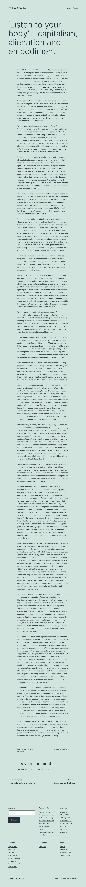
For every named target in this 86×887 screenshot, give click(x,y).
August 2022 (64, 812)
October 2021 (65, 826)
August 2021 (64, 832)
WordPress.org (65, 855)
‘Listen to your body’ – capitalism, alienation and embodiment (47, 820)
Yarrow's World (17, 8)
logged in (31, 769)
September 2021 (66, 829)
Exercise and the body (47, 815)
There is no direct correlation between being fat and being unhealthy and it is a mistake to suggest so (42, 651)
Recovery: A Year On (46, 812)
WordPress (73, 878)
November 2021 (66, 823)
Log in (62, 847)
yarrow (21, 751)
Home (68, 8)
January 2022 (65, 818)
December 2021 (66, 820)
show (59, 501)
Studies (53, 501)
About (75, 8)
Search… (11, 808)
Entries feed (64, 849)
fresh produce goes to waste (45, 535)
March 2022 (64, 815)
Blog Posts (65, 749)
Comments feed (66, 852)
